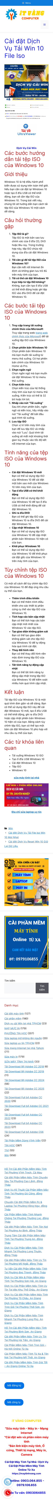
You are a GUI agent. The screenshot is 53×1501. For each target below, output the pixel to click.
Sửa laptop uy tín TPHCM (19, 1043)
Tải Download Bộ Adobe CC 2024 (24, 1080)
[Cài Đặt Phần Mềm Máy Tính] (26, 129)
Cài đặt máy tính (14, 1013)
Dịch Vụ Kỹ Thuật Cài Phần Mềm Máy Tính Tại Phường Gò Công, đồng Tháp (26, 1193)
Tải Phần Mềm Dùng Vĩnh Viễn (22, 1140)
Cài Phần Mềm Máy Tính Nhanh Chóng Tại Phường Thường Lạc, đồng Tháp (26, 1218)
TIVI (6, 1150)
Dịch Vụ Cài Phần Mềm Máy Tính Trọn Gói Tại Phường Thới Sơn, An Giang (24, 1307)
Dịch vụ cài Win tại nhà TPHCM (22, 1023)
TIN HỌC (9, 1145)
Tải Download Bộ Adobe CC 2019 (24, 1071)
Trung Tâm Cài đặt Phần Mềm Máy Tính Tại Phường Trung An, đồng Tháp (24, 1239)
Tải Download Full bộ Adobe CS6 (24, 1131)
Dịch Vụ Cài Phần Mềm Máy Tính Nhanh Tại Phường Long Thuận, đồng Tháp (23, 1251)
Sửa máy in (11, 1056)
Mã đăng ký (14, 1385)
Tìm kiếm (9, 980)
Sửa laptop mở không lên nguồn (23, 1038)
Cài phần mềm (12, 1018)
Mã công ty (13, 1402)
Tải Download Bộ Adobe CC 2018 (24, 1066)
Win (10, 828)
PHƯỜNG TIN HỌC (15, 1033)
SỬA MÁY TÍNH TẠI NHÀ (19, 1061)
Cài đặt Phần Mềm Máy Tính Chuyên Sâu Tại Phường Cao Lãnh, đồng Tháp (26, 1181)
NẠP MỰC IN (12, 1028)
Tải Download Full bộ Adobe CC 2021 (26, 1106)
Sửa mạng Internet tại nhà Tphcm (24, 1048)
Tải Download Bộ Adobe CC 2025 (24, 1088)
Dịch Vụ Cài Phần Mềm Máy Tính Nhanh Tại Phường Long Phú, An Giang (23, 1319)
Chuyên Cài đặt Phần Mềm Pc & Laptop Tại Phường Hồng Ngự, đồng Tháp (25, 1206)
